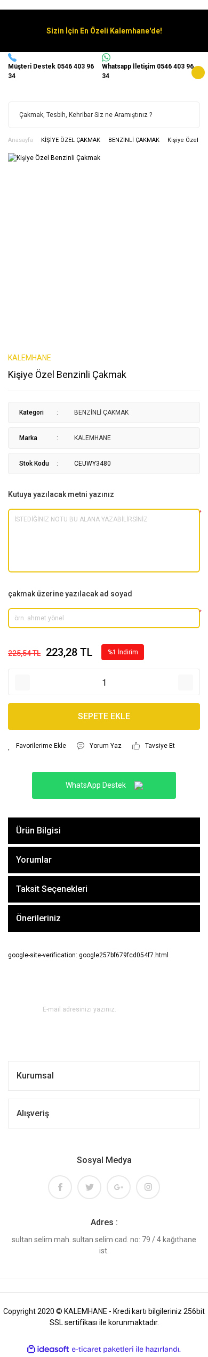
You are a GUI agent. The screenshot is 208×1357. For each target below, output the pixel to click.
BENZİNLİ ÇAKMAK (101, 412)
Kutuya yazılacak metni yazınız (61, 494)
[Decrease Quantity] (22, 682)
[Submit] (163, 1009)
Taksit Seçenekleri (51, 889)
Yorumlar (34, 860)
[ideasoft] (48, 1349)
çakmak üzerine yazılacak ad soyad (70, 593)
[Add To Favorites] (37, 746)
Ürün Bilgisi (38, 830)
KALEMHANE (29, 357)
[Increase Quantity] (185, 682)
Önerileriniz (38, 918)
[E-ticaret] (102, 1349)
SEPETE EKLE (104, 716)
